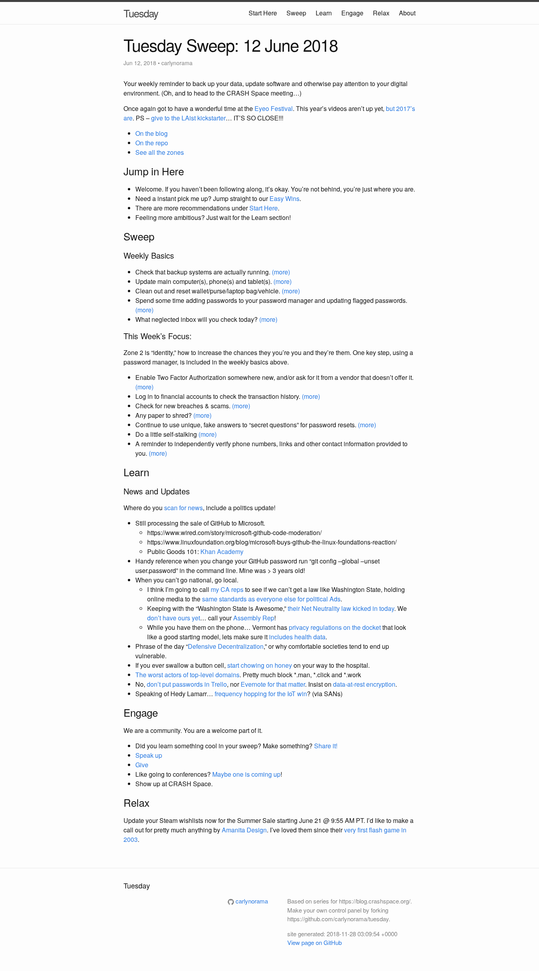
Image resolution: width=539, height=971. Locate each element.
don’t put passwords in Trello (187, 684)
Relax (381, 12)
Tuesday (141, 13)
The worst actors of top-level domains (187, 674)
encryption (380, 684)
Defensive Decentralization (226, 646)
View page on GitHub (314, 942)
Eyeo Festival (274, 108)
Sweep (296, 12)
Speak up (148, 755)
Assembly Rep (253, 617)
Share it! (325, 745)
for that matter (286, 684)
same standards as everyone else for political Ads (271, 598)
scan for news (183, 507)
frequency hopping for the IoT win (261, 693)
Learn (324, 12)
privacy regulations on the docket (335, 627)
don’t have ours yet (173, 617)
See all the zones (159, 152)
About (407, 12)
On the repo (151, 142)
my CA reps (227, 589)
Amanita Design (244, 829)
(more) (281, 271)
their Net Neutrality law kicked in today (341, 608)
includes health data (297, 636)
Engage (352, 12)
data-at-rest (349, 684)
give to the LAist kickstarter (188, 117)
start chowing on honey (259, 665)
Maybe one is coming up (246, 774)
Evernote (253, 684)
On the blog (151, 133)
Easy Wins (284, 198)
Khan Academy (221, 551)
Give (141, 764)
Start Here (263, 12)
